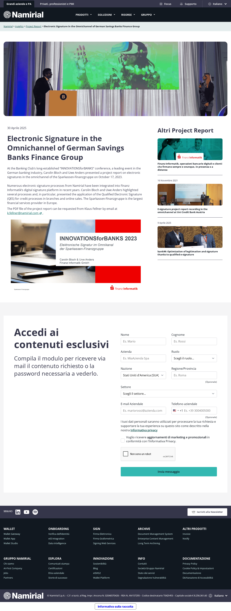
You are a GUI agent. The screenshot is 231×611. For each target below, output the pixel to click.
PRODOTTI (82, 14)
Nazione (126, 369)
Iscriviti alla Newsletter (210, 511)
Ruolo (175, 352)
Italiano (219, 595)
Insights (19, 26)
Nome (125, 335)
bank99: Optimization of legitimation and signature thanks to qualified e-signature (188, 253)
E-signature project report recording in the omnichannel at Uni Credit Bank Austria (183, 211)
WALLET (9, 529)
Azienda (126, 352)
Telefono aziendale (184, 404)
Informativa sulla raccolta (115, 606)
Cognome (178, 335)
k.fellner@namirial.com (22, 213)
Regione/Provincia (183, 369)
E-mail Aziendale (132, 404)
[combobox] (177, 410)
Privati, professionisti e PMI (57, 4)
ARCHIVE (144, 529)
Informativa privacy (144, 430)
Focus (167, 4)
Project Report (33, 26)
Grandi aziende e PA (18, 4)
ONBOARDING (58, 529)
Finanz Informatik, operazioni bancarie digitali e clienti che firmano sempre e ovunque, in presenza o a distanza (190, 167)
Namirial (8, 26)
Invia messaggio (169, 472)
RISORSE (126, 14)
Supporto (191, 4)
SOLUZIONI (105, 14)
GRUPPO (146, 14)
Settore (126, 387)
